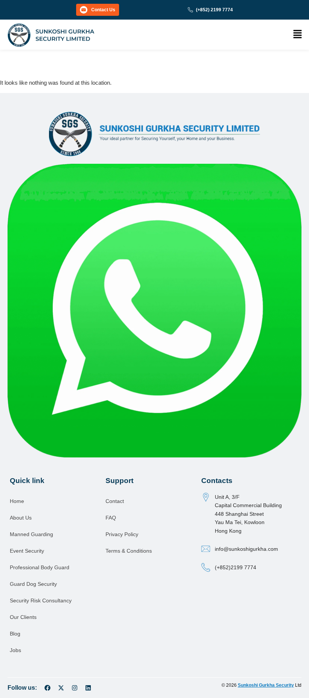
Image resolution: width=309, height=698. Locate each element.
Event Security (27, 551)
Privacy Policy (122, 534)
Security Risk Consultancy (41, 600)
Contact (115, 501)
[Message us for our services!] (154, 310)
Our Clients (23, 617)
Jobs (15, 650)
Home (17, 501)
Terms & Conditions (129, 551)
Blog (15, 634)
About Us (21, 518)
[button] (297, 34)
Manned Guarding (31, 534)
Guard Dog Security (33, 584)
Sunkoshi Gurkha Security (266, 685)
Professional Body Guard (39, 567)
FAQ (111, 518)
